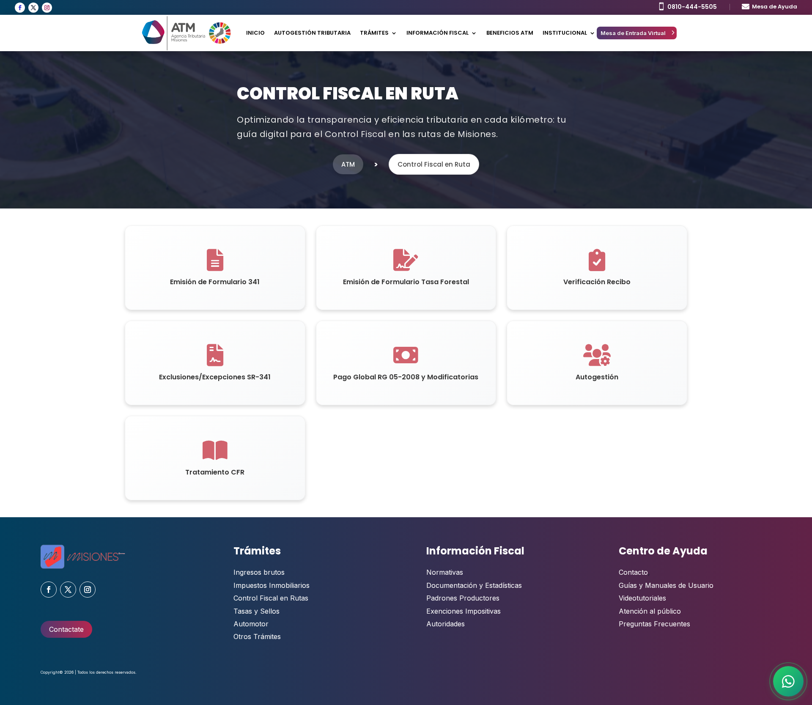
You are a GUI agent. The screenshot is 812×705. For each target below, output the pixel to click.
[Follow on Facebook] (20, 8)
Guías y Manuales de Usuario (666, 585)
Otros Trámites (257, 636)
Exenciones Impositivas (463, 611)
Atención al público (650, 611)
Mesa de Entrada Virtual (633, 33)
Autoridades (445, 624)
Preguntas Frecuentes (654, 624)
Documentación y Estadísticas (474, 585)
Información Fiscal (437, 33)
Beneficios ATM (509, 33)
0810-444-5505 (692, 7)
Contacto (633, 572)
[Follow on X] (33, 8)
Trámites (374, 33)
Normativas (444, 572)
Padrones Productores (462, 598)
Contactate (66, 629)
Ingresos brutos (259, 572)
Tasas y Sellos (256, 611)
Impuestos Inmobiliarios (271, 585)
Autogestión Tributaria (312, 33)
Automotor (251, 624)
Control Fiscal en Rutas (270, 598)
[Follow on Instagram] (47, 8)
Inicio (255, 33)
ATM (348, 164)
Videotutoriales (642, 598)
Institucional (565, 33)
